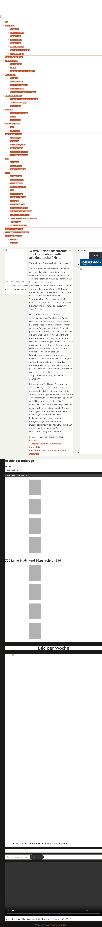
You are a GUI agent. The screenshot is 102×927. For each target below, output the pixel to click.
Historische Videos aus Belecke (16, 857)
